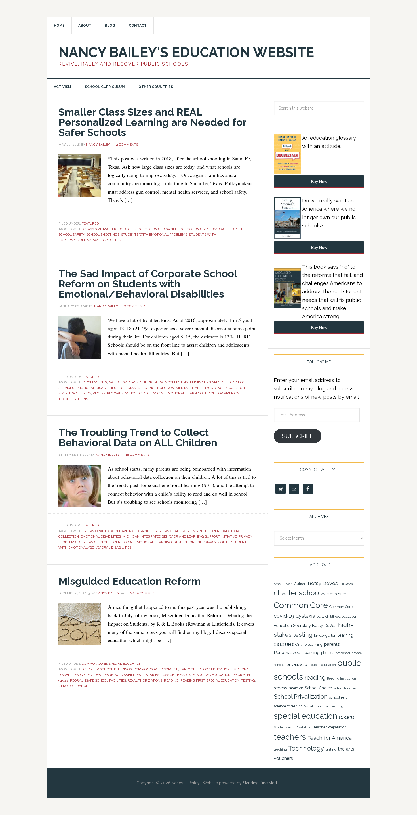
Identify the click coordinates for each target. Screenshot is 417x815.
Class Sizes (130, 229)
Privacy (245, 536)
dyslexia (305, 616)
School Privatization (301, 696)
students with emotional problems (154, 235)
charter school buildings (107, 669)
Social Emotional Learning (178, 393)
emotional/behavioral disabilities (215, 229)
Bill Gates (346, 584)
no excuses (228, 388)
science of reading (288, 706)
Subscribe (297, 436)
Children (148, 382)
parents (332, 644)
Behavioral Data (98, 531)
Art (112, 382)
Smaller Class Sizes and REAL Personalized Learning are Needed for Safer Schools (152, 122)
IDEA (97, 675)
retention (296, 688)
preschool (343, 653)
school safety (71, 235)
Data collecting (173, 382)
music (210, 388)
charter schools (299, 593)
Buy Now (319, 181)
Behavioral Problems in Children (189, 531)
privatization (298, 664)
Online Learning (309, 644)
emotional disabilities (162, 229)
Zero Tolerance (73, 686)
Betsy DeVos (127, 382)
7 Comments (135, 306)
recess (99, 393)
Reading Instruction (341, 678)
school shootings (102, 235)
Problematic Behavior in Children (89, 542)
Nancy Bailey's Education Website (186, 52)
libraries (150, 675)
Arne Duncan (283, 584)
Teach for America (222, 393)
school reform (341, 697)
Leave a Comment (141, 593)
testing (248, 680)
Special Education (125, 664)
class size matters (100, 229)
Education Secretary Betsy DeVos (305, 625)
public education (323, 664)
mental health (189, 388)
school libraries (345, 688)
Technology (306, 748)
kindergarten (325, 635)
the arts (346, 749)
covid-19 (284, 616)
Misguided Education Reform (129, 581)
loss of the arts (176, 675)
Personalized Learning (297, 652)
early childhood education (205, 669)
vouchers (283, 758)
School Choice (138, 393)
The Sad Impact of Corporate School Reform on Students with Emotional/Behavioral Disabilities (147, 284)
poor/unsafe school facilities (98, 680)
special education (223, 680)
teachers (67, 399)
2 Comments (127, 145)
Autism (300, 584)
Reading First (192, 680)
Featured (90, 223)
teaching (280, 749)
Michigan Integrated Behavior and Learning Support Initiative (180, 536)
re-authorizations (145, 680)
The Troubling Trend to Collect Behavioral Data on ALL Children (137, 437)
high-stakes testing (136, 388)
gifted (86, 675)
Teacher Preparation (330, 727)
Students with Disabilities (293, 727)
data (225, 531)
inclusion (165, 388)
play (87, 393)
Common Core (94, 664)
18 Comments (137, 455)
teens (82, 399)
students (346, 717)
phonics (327, 653)
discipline (169, 669)
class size (336, 593)
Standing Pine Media (261, 783)
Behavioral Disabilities (136, 531)
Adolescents (95, 382)
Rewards (115, 393)
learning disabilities (122, 675)
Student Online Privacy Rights (201, 542)
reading (171, 680)
